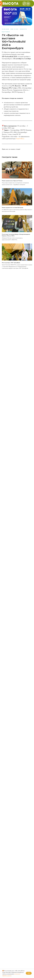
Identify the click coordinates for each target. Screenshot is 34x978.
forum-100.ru (20, 138)
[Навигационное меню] (28, 3)
